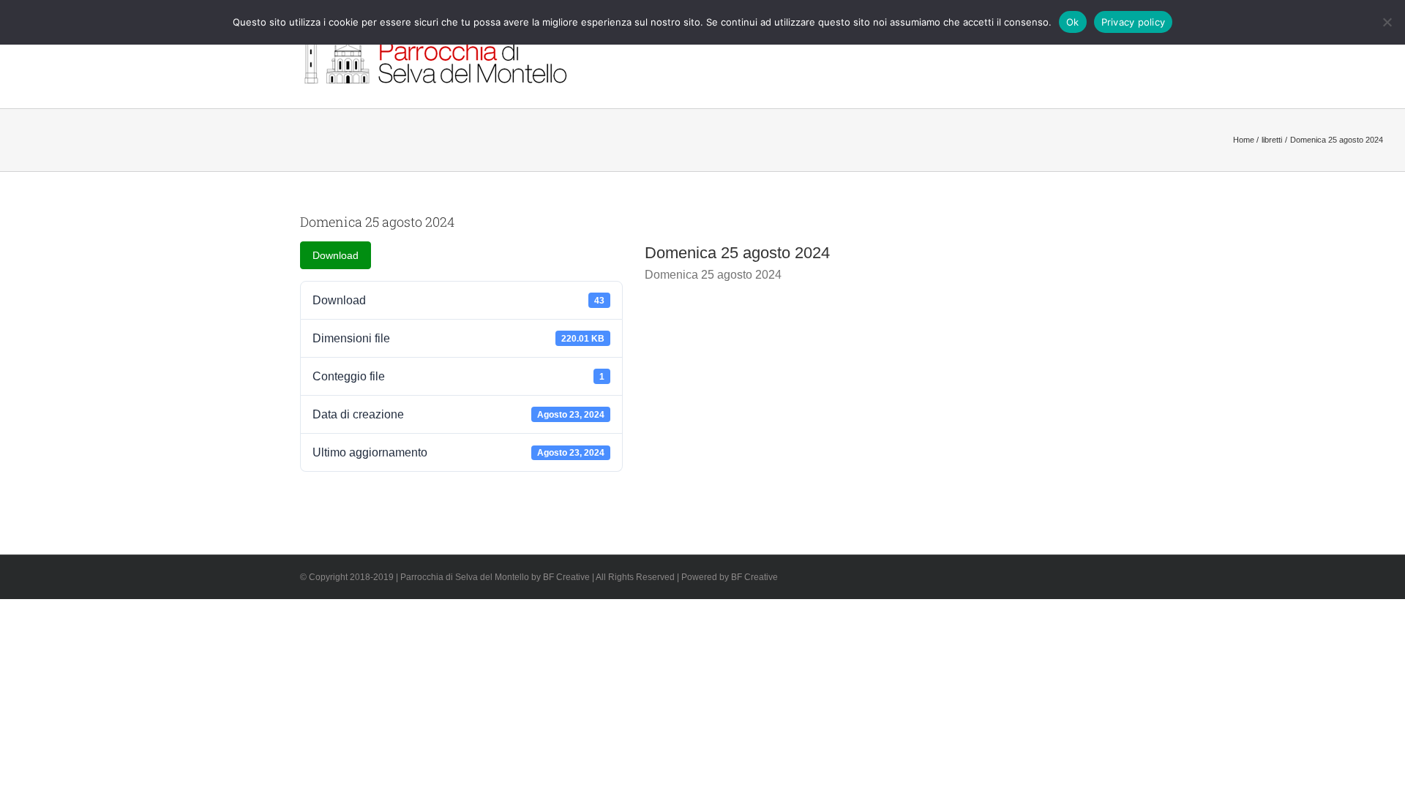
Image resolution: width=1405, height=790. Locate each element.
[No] (1386, 22)
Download (335, 255)
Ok (1072, 22)
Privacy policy (1133, 22)
